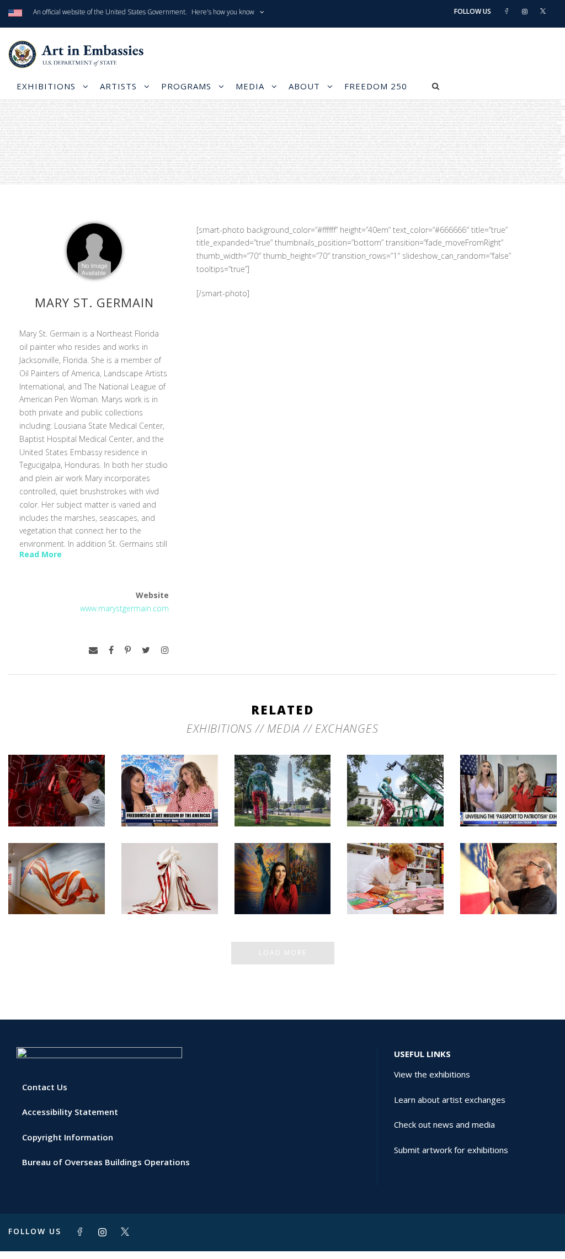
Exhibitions (46, 86)
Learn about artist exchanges (449, 1099)
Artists (118, 86)
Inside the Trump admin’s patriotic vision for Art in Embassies (169, 875)
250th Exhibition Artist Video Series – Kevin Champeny (508, 881)
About (304, 86)
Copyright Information (67, 1137)
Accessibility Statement (70, 1111)
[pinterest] (128, 650)
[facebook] (111, 650)
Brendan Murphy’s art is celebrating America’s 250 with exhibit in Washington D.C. (395, 783)
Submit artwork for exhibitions (451, 1149)
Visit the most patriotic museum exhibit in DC (282, 881)
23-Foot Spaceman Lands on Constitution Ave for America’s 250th (282, 788)
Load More (283, 952)
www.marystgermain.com (124, 608)
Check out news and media (444, 1124)
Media (250, 86)
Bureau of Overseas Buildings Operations (106, 1161)
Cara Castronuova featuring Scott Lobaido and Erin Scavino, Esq (169, 788)
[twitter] (146, 650)
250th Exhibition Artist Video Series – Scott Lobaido (56, 881)
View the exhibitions (432, 1074)
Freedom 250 (375, 86)
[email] (93, 650)
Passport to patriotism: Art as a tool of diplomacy (508, 793)
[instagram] (165, 650)
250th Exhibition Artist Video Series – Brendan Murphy (56, 793)
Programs (186, 86)
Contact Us (44, 1086)
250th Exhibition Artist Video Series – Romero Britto (395, 881)
